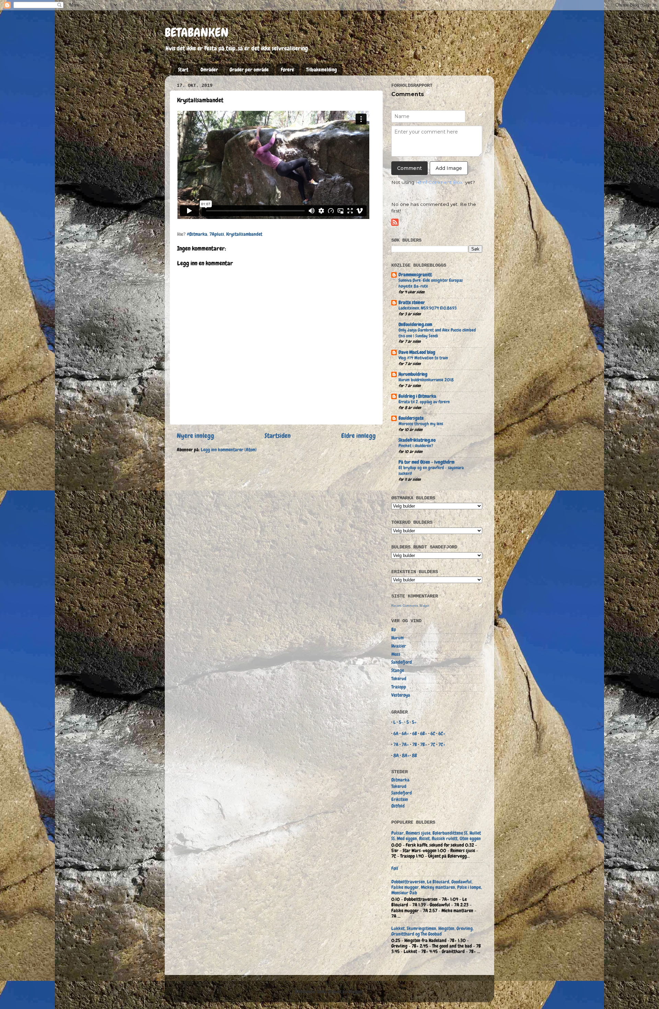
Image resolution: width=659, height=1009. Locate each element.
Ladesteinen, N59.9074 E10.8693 (427, 308)
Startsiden (278, 435)
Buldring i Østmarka (417, 396)
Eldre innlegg (358, 435)
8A (396, 755)
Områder (209, 69)
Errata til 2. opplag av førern (424, 402)
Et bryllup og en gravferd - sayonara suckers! (431, 470)
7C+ (442, 744)
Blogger (355, 992)
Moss (395, 654)
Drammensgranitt (415, 275)
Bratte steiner (411, 302)
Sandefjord (401, 662)
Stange (397, 670)
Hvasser (398, 646)
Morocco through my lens (420, 424)
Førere (287, 69)
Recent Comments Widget (410, 605)
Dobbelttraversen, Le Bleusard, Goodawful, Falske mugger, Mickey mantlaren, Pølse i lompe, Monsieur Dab (436, 887)
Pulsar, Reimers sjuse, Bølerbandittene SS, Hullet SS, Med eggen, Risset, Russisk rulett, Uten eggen (436, 836)
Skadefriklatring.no (417, 440)
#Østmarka (197, 234)
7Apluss (216, 234)
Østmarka (400, 780)
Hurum (397, 638)
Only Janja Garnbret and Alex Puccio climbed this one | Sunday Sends (437, 333)
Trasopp (398, 687)
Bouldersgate (411, 418)
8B (414, 755)
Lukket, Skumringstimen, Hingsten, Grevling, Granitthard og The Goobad (432, 931)
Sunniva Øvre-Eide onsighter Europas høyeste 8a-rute (430, 283)
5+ (414, 722)
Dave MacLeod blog (416, 352)
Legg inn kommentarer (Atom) (229, 450)
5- (401, 722)
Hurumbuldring (412, 374)
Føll (394, 868)
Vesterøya (400, 695)
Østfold (398, 806)
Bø (393, 630)
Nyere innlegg (195, 435)
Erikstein (399, 799)
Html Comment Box (439, 182)
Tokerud (398, 679)
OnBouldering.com (415, 324)
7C (432, 744)
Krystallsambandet (244, 234)
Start (183, 69)
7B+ (423, 744)
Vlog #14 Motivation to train (423, 358)
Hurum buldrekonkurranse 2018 (426, 380)
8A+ (406, 755)
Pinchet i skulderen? (415, 446)
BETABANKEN (197, 32)
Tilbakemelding (321, 69)
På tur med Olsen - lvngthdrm (426, 462)
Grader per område (249, 69)
